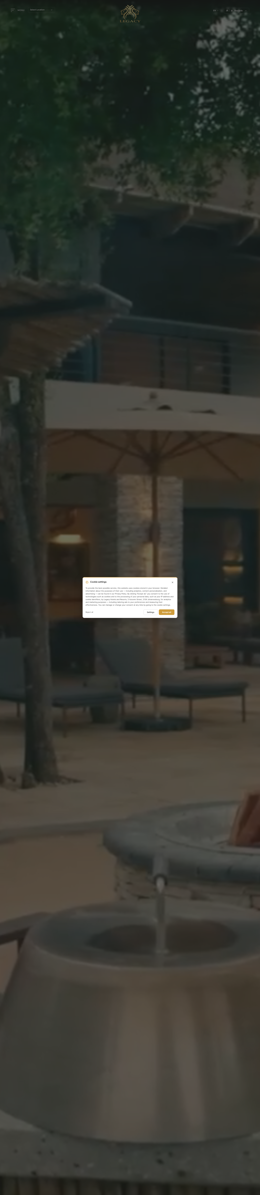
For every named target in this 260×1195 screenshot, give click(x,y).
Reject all (89, 612)
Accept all (166, 612)
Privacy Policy (120, 594)
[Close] (172, 582)
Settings (150, 612)
